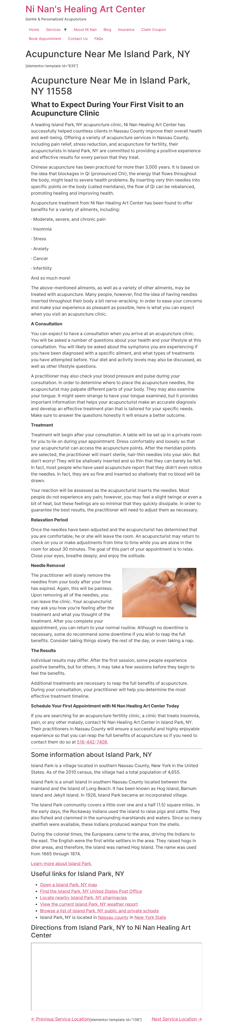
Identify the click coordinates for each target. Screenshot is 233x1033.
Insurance (126, 29)
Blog (107, 29)
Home (34, 29)
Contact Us (78, 38)
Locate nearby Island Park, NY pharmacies (83, 897)
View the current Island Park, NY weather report (89, 904)
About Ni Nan (85, 29)
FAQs (98, 38)
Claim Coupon (153, 29)
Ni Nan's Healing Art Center (85, 9)
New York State (150, 917)
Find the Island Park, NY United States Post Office (91, 891)
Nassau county (113, 917)
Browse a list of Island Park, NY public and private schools (99, 910)
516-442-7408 (92, 742)
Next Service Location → (177, 1019)
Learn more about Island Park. (61, 863)
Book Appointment (45, 38)
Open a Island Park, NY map (68, 884)
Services (53, 29)
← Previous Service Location (60, 1019)
